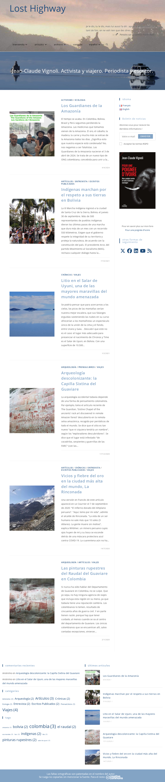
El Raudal (66, 726)
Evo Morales (7, 734)
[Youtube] (143, 250)
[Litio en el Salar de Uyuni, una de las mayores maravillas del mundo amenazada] (92, 717)
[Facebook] (129, 250)
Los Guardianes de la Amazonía (121, 675)
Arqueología (68, 367)
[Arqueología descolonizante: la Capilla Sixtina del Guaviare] (92, 737)
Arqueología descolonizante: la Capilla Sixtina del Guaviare (79, 381)
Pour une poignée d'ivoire (137, 230)
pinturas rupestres (19, 739)
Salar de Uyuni (44, 740)
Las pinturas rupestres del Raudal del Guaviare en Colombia (84, 573)
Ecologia (80, 100)
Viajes (77, 274)
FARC (17, 734)
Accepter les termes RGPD (136, 143)
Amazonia (6, 727)
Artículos (67, 181)
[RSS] (149, 250)
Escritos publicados (73, 470)
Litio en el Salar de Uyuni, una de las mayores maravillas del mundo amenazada (84, 288)
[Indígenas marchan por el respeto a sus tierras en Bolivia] (92, 697)
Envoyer (145, 136)
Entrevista (81, 181)
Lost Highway (38, 8)
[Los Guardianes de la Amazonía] (92, 677)
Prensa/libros (86, 367)
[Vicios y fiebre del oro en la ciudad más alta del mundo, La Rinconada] (92, 757)
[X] (122, 250)
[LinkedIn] (136, 250)
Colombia (42, 726)
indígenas (31, 733)
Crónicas (66, 274)
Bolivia (20, 726)
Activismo (67, 100)
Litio (45, 734)
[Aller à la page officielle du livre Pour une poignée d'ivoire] (137, 180)
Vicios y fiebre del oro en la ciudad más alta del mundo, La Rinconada (82, 484)
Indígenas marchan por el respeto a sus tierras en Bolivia (83, 195)
